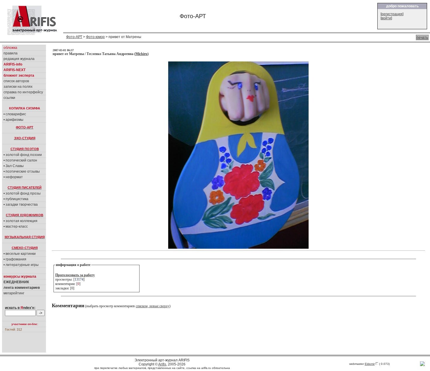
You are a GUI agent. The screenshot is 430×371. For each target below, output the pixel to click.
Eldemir (370, 363)
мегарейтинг (14, 293)
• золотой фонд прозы (22, 193)
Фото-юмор (95, 37)
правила (11, 53)
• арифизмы (13, 120)
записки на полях (18, 87)
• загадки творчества (21, 204)
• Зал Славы (14, 166)
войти (386, 18)
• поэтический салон (20, 160)
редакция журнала (19, 59)
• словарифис (15, 114)
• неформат (13, 177)
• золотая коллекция (20, 221)
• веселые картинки (20, 254)
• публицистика (16, 199)
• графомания (15, 259)
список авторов (16, 81)
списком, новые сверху (152, 306)
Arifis (162, 364)
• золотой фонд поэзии (23, 155)
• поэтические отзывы (22, 171)
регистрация (392, 14)
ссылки (9, 98)
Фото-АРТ (74, 37)
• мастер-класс (16, 226)
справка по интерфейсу (23, 92)
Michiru (141, 54)
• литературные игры (21, 265)
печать (422, 37)
